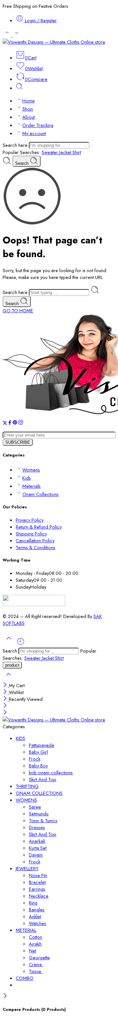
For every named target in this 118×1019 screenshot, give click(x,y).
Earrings (37, 889)
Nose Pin (38, 875)
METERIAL (26, 930)
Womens (31, 469)
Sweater (50, 152)
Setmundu (39, 813)
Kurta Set (38, 847)
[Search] (19, 88)
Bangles (37, 909)
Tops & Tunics (43, 820)
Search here (16, 145)
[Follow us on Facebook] (9, 423)
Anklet (35, 916)
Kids (26, 477)
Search (22, 163)
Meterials (31, 486)
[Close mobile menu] (5, 712)
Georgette (39, 957)
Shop (27, 108)
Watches (37, 923)
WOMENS (26, 799)
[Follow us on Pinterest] (15, 423)
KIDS (20, 738)
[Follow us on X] (5, 423)
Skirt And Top (42, 779)
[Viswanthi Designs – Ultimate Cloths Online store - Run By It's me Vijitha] (54, 42)
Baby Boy (38, 765)
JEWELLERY (27, 868)
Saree (35, 806)
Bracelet (37, 882)
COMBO (24, 978)
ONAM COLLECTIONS (39, 793)
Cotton (35, 937)
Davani (36, 854)
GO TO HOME (18, 310)
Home (28, 100)
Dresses (37, 827)
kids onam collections (51, 772)
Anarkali (37, 841)
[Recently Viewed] (20, 644)
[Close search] (8, 678)
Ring (33, 902)
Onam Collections (40, 494)
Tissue (36, 971)
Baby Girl (38, 752)
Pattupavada (41, 745)
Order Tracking (37, 125)
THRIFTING (27, 786)
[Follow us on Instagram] (21, 423)
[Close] (6, 685)
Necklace (39, 895)
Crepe (36, 964)
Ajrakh (35, 943)
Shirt (76, 152)
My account (34, 133)
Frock (34, 758)
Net (32, 950)
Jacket (65, 152)
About (28, 117)
